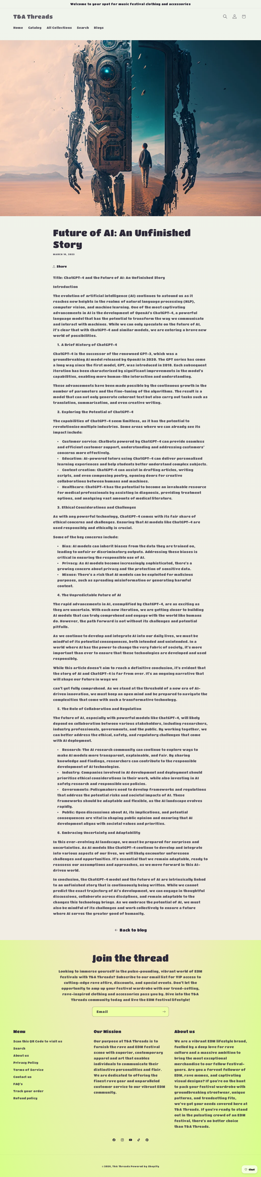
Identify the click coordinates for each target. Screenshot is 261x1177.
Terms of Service (28, 1070)
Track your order (28, 1091)
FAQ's (18, 1084)
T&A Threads (121, 1166)
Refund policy (25, 1098)
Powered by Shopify (145, 1166)
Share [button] (62, 266)
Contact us (22, 1077)
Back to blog (133, 930)
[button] (225, 16)
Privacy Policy (25, 1062)
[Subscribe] (164, 1012)
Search (19, 1048)
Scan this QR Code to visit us (37, 1041)
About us (21, 1055)
